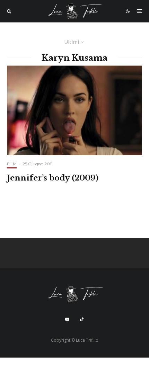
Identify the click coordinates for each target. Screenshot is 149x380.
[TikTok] (81, 319)
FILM (12, 163)
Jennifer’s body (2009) (52, 178)
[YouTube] (67, 319)
